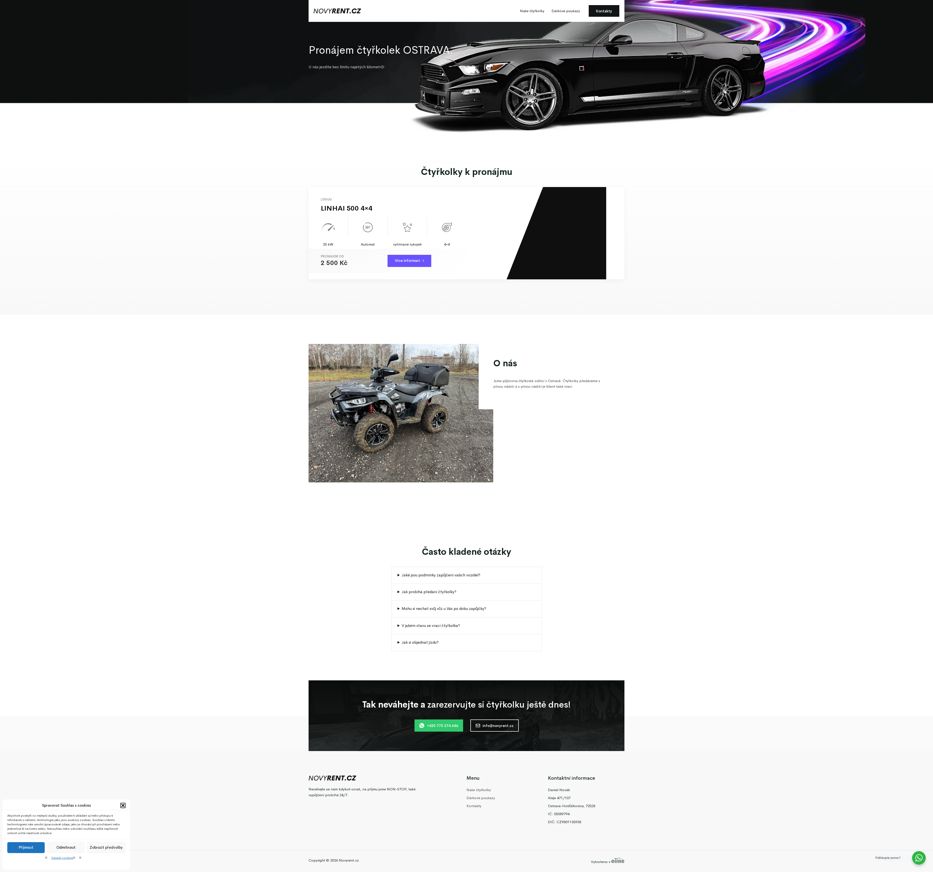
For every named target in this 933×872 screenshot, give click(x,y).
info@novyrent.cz (498, 725)
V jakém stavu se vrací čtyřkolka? (431, 625)
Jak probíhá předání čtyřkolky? (429, 591)
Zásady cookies (62, 858)
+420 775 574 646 (442, 725)
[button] (123, 805)
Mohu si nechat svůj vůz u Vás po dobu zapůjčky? (444, 608)
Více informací (407, 260)
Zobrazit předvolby (106, 847)
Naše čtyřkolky (532, 11)
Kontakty (604, 11)
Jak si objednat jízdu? (420, 642)
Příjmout (26, 847)
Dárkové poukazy (566, 11)
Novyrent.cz (349, 860)
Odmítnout (66, 847)
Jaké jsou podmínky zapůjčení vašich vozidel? (441, 575)
